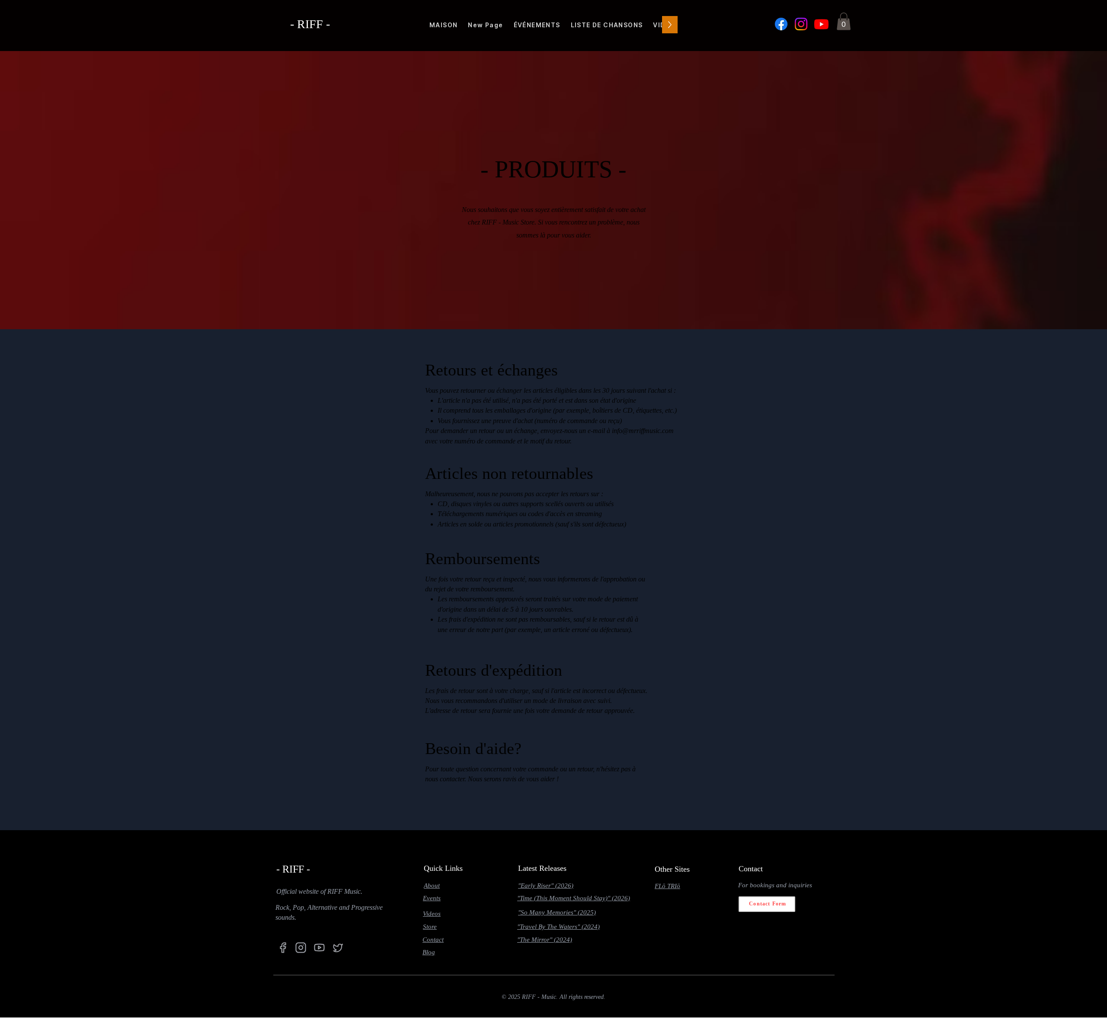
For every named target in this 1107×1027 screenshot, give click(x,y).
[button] (843, 21)
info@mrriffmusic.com (643, 430)
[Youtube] (821, 24)
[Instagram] (801, 24)
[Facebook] (781, 24)
